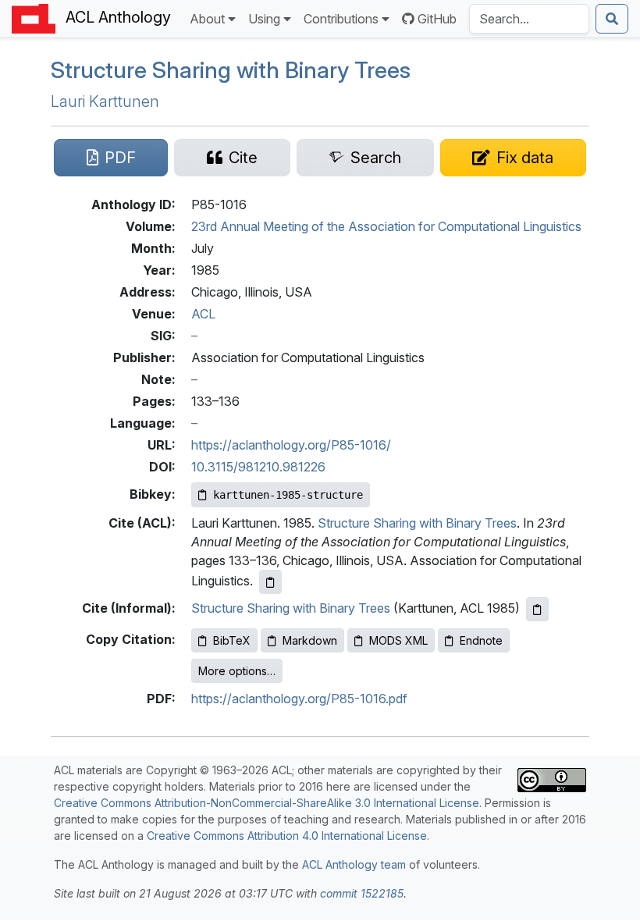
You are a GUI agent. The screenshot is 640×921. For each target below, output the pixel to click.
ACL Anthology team (354, 864)
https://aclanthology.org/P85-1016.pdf (299, 698)
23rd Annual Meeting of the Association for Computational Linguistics (386, 226)
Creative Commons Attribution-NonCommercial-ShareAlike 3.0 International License (266, 802)
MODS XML (398, 640)
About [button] (207, 19)
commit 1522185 (362, 893)
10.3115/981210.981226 (258, 467)
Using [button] (264, 19)
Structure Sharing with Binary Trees (231, 70)
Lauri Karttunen (105, 101)
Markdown (310, 640)
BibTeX (232, 640)
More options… (237, 670)
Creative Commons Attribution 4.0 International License (287, 835)
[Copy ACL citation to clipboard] (270, 582)
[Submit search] (612, 19)
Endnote (481, 640)
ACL (203, 314)
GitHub (437, 19)
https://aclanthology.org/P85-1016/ (291, 445)
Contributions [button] (341, 19)
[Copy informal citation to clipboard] (537, 609)
